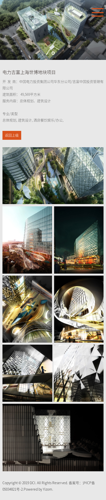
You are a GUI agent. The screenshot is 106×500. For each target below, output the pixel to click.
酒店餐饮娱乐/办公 (48, 120)
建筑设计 (25, 120)
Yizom (47, 489)
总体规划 (9, 120)
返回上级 (12, 135)
